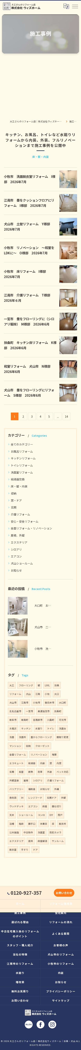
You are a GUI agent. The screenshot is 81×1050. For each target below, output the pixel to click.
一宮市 (29, 711)
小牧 (47, 693)
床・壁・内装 (19, 486)
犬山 (28, 693)
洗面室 (41, 832)
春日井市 (49, 702)
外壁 (63, 797)
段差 (44, 806)
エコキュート (16, 763)
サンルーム (58, 841)
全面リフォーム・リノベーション (31, 528)
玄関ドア (51, 797)
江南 (37, 693)
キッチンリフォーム (23, 458)
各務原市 (37, 719)
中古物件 (28, 832)
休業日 (43, 823)
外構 (56, 789)
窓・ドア (16, 500)
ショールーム (26, 814)
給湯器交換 (18, 479)
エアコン (16, 556)
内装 (42, 763)
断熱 (30, 771)
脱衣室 (13, 849)
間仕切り (56, 806)
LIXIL (47, 685)
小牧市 (36, 702)
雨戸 (60, 814)
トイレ (50, 728)
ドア (35, 849)
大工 (11, 685)
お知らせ (16, 570)
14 (66, 416)
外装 (49, 771)
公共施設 (14, 832)
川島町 (50, 719)
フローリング (26, 685)
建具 (30, 841)
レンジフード (35, 797)
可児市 (62, 719)
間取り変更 (62, 737)
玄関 (13, 507)
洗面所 (22, 737)
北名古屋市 (15, 711)
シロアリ (16, 549)
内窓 (59, 763)
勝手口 (31, 823)
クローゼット (42, 745)
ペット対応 (62, 771)
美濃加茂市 (44, 711)
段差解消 (42, 841)
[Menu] (74, 6)
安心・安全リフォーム (24, 521)
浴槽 (11, 823)
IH (22, 797)
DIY (51, 814)
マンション (15, 745)
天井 (11, 814)
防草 (40, 771)
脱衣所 (62, 823)
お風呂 (13, 728)
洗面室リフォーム (22, 472)
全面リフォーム (17, 754)
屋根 (26, 780)
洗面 (11, 737)
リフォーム (15, 693)
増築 (54, 754)
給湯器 (31, 763)
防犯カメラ (55, 832)
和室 (21, 771)
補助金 (31, 789)
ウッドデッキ (16, 806)
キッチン (26, 728)
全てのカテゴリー (22, 444)
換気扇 (13, 797)
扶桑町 (57, 711)
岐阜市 (13, 719)
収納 (13, 493)
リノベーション (39, 754)
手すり (24, 849)
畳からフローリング (41, 737)
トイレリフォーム (22, 465)
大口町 (62, 702)
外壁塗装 (14, 780)
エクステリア (19, 542)
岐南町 (24, 719)
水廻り (38, 728)
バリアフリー (16, 789)
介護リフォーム (20, 514)
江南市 (24, 702)
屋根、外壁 (18, 535)
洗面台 (62, 728)
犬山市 (13, 702)
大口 (56, 693)
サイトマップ (61, 1000)
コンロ (41, 814)
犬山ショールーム (22, 563)
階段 (21, 823)
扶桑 (56, 685)
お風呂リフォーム (22, 451)
